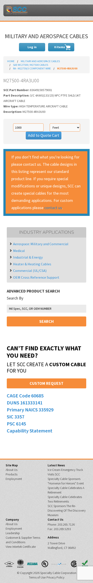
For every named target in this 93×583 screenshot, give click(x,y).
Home (10, 61)
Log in (32, 47)
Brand (17, 10)
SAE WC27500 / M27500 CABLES (30, 64)
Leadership (13, 533)
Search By (15, 298)
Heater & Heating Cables (32, 264)
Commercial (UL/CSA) (29, 270)
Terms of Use (37, 577)
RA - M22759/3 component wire (32, 68)
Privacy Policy (55, 577)
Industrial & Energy (28, 257)
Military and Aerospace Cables (40, 61)
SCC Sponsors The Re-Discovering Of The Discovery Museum (67, 510)
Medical (19, 250)
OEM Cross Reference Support (36, 277)
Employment (14, 479)
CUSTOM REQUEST (46, 383)
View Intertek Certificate (21, 547)
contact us (53, 207)
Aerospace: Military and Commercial (40, 244)
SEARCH (46, 321)
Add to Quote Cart (43, 135)
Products (11, 474)
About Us (11, 470)
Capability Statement (29, 430)
